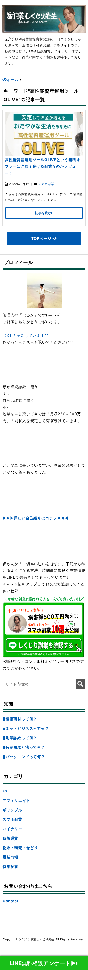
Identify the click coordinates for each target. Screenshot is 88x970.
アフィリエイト (16, 800)
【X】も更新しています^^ (26, 335)
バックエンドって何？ (25, 756)
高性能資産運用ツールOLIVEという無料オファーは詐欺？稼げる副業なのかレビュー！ (42, 166)
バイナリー (12, 828)
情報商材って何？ (21, 719)
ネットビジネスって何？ (27, 728)
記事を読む (43, 213)
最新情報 (10, 857)
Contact (11, 901)
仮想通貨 (10, 838)
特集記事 (10, 866)
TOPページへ (43, 238)
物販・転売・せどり (20, 847)
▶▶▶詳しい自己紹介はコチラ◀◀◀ (35, 518)
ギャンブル (12, 810)
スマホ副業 (46, 184)
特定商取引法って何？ (25, 747)
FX (5, 791)
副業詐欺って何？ (21, 737)
